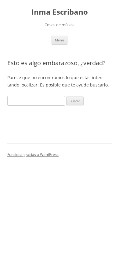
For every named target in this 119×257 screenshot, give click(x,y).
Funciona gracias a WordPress (33, 154)
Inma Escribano (59, 12)
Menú (59, 40)
